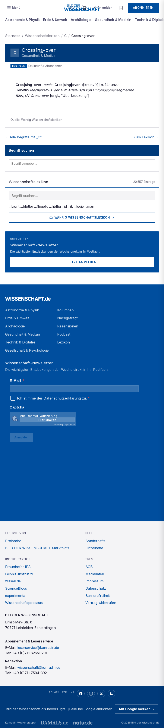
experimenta (15, 595)
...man (89, 206)
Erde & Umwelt (55, 20)
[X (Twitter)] (101, 693)
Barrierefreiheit (97, 595)
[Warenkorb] (84, 8)
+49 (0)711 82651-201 (29, 653)
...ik (70, 206)
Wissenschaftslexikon (42, 36)
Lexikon (63, 342)
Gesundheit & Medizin (113, 20)
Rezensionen (67, 326)
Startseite (12, 36)
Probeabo (13, 541)
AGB (89, 567)
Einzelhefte (94, 548)
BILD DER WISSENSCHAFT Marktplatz (37, 548)
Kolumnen (65, 310)
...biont (14, 206)
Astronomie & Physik (22, 20)
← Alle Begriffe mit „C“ (23, 137)
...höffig (55, 206)
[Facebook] (81, 693)
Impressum (94, 581)
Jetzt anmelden (82, 262)
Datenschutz (95, 588)
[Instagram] (91, 693)
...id (64, 206)
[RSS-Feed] (111, 693)
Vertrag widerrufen (100, 603)
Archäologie (81, 20)
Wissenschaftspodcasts (24, 603)
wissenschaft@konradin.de (38, 667)
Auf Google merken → (137, 709)
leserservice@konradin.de (38, 647)
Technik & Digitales (20, 342)
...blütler (26, 206)
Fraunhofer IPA (18, 567)
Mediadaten (94, 574)
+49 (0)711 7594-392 (29, 673)
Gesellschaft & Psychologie (27, 350)
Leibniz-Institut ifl (19, 574)
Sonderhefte (95, 541)
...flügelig (41, 206)
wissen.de (13, 581)
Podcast (63, 334)
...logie (79, 206)
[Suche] (72, 8)
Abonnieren (143, 7)
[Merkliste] (121, 8)
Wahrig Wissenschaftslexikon (82, 217)
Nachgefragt (67, 318)
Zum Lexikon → (146, 137)
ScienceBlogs (16, 588)
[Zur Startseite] (82, 297)
